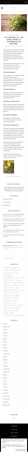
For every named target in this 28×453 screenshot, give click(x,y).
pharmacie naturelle (8, 295)
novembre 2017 (6, 368)
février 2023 (5, 332)
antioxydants (6, 270)
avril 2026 (5, 323)
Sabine (13, 46)
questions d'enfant (7, 302)
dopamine (18, 277)
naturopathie (6, 290)
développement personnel (9, 280)
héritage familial (7, 282)
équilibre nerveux (18, 315)
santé (10, 307)
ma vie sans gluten (7, 285)
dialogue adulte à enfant (9, 277)
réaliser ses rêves (19, 305)
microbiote (15, 285)
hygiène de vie (19, 280)
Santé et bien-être (14, 34)
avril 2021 (5, 347)
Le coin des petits (6, 202)
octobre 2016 (6, 402)
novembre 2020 (6, 353)
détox (23, 277)
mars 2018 (5, 365)
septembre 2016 (6, 405)
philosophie (16, 295)
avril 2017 (5, 384)
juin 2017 (5, 378)
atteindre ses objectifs (8, 272)
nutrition (21, 290)
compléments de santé (8, 275)
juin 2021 (5, 344)
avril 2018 (5, 362)
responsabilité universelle (9, 305)
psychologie (14, 300)
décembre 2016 (6, 396)
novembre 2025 (6, 326)
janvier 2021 (5, 350)
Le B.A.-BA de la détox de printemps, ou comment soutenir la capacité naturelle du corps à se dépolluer (13, 225)
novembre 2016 (6, 399)
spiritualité (6, 310)
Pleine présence (7, 300)
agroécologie (6, 267)
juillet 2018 (5, 359)
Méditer (17, 287)
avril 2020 (5, 356)
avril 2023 (5, 329)
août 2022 (5, 335)
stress (11, 310)
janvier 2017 (5, 393)
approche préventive (15, 270)
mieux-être (22, 285)
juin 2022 (5, 338)
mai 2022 (5, 341)
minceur (5, 287)
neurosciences (14, 290)
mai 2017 (5, 381)
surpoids (16, 310)
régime (5, 307)
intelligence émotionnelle (18, 282)
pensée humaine (7, 292)
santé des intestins (16, 307)
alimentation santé (15, 267)
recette (14, 302)
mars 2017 (5, 387)
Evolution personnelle (7, 199)
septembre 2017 (6, 371)
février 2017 (5, 390)
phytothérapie (7, 297)
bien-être (16, 272)
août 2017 (5, 374)
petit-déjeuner (15, 292)
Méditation (11, 287)
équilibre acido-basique (8, 315)
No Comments (20, 46)
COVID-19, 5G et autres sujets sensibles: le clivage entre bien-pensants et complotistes (13, 247)
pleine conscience (15, 297)
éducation (6, 312)
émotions (11, 312)
